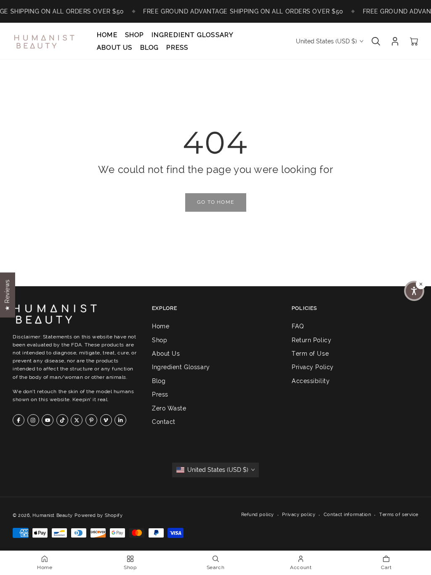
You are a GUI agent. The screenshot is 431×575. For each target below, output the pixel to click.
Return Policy (311, 339)
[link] (215, 202)
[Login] (395, 41)
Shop (159, 339)
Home (160, 326)
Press (160, 394)
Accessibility (311, 381)
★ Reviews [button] (7, 295)
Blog (158, 381)
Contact (164, 421)
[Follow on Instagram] (33, 420)
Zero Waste (169, 408)
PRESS (177, 47)
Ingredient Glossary (181, 367)
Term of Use (310, 353)
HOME (107, 35)
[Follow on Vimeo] (106, 420)
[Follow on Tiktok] (62, 420)
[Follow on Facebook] (18, 420)
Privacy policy (298, 514)
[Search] (376, 41)
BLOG (149, 47)
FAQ (298, 326)
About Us (166, 353)
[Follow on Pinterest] (91, 420)
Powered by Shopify (98, 515)
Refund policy (257, 514)
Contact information (347, 514)
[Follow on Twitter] (76, 420)
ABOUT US (115, 47)
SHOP (134, 35)
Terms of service (398, 514)
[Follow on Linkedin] (120, 420)
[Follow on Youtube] (47, 420)
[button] (414, 291)
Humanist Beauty (52, 515)
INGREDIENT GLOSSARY (193, 35)
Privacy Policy (313, 367)
